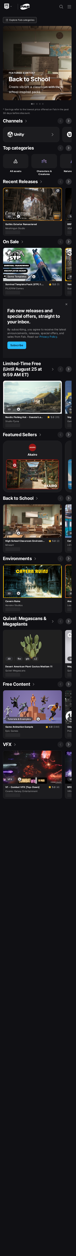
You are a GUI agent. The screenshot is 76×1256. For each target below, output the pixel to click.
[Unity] (31, 134)
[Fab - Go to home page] (25, 6)
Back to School (29, 79)
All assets (15, 171)
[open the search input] (61, 7)
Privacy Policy (48, 336)
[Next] (69, 121)
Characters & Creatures (44, 173)
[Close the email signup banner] (66, 304)
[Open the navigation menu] (69, 7)
